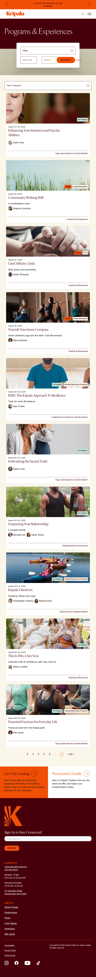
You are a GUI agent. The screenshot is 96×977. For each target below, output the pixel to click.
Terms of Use (9, 955)
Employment (10, 912)
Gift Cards (9, 934)
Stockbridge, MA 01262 (15, 894)
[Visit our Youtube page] (27, 963)
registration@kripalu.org (15, 866)
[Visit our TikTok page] (38, 963)
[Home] (15, 12)
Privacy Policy (10, 950)
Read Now (48, 6)
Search (66, 60)
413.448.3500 (11, 870)
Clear (78, 60)
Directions (9, 928)
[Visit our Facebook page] (16, 963)
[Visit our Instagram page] (6, 963)
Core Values (10, 923)
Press (7, 917)
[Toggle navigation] (90, 14)
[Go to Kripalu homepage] (13, 816)
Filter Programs (14, 85)
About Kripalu (11, 907)
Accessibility (9, 945)
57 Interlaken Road (13, 891)
